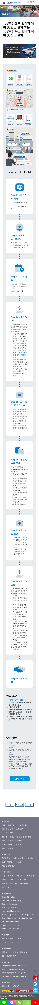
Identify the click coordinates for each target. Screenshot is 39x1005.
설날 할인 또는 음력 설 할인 (12, 840)
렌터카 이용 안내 (8, 879)
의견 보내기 (20, 938)
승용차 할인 (24, 825)
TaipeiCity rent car (8, 897)
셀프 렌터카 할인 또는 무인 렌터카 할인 (16, 837)
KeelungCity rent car (26, 918)
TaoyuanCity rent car (9, 904)
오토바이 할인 (7, 844)
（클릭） (11, 747)
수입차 (18, 862)
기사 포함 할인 (7, 829)
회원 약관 (5, 952)
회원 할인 (19, 829)
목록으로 (19, 805)
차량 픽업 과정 (7, 876)
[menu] (4, 3)
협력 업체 (16, 986)
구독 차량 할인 (7, 833)
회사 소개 (5, 986)
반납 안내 (5, 887)
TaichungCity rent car (10, 907)
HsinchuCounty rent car (10, 922)
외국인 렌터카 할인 (9, 825)
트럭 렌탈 (29, 858)
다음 (29, 805)
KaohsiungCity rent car (10, 911)
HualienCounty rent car (10, 925)
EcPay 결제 (22, 879)
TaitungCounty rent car (10, 929)
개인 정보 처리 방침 (20, 952)
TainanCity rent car (9, 918)
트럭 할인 (19, 844)
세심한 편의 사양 (8, 866)
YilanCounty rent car (9, 915)
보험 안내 (19, 876)
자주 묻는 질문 (7, 938)
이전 (10, 805)
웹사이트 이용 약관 (9, 956)
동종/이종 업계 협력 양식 (11, 942)
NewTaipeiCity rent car (10, 900)
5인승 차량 (6, 858)
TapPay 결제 (24, 883)
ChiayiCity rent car (27, 915)
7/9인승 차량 (18, 858)
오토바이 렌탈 (7, 862)
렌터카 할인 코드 (8, 848)
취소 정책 (30, 876)
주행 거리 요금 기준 (9, 883)
